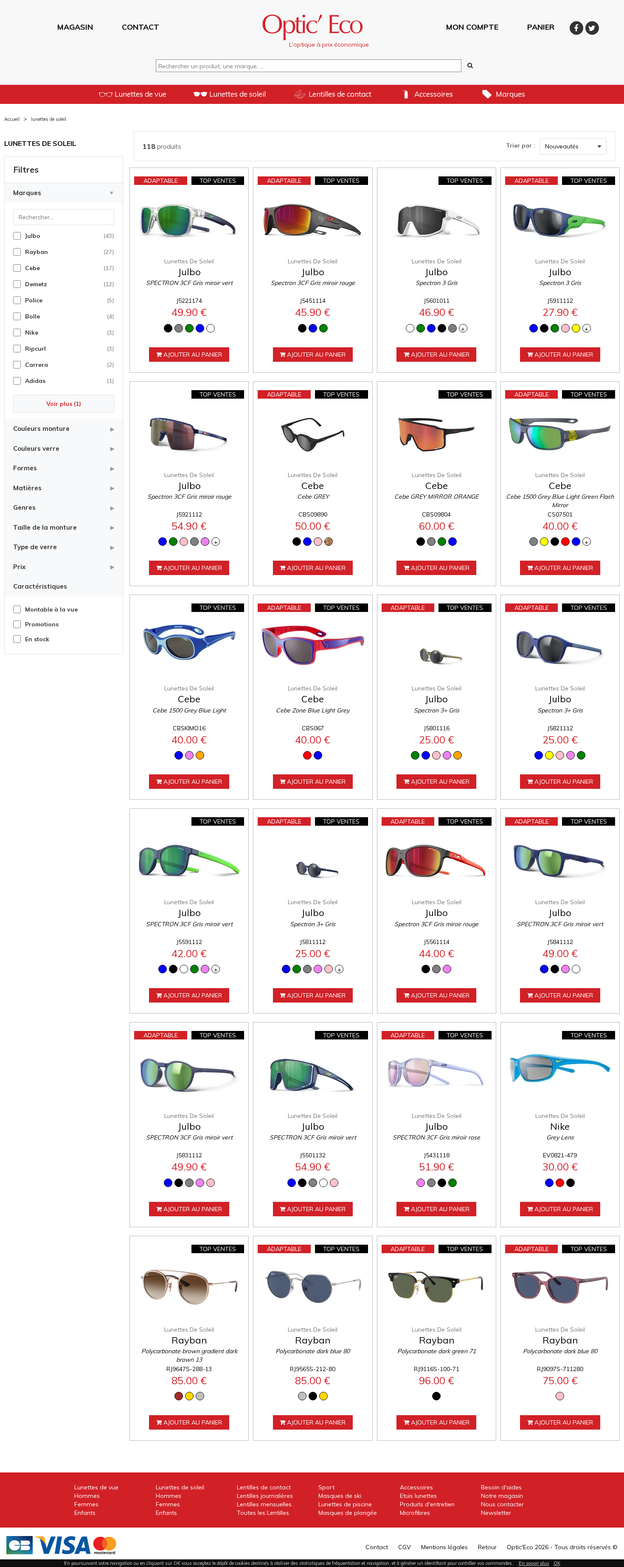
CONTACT (140, 26)
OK (557, 1563)
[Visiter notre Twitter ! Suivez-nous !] (592, 26)
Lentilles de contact (340, 93)
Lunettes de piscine (345, 1504)
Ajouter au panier (192, 354)
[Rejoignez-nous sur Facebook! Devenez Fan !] (577, 26)
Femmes (86, 1504)
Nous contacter (502, 1504)
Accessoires (433, 93)
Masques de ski (339, 1496)
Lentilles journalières (265, 1496)
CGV (404, 1547)
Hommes (87, 1496)
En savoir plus (534, 1563)
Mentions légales (444, 1547)
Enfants (85, 1513)
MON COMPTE (472, 26)
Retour (487, 1547)
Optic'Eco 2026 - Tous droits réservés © (562, 1547)
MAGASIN (75, 26)
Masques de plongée (347, 1513)
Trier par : (520, 145)
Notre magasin (502, 1496)
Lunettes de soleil (237, 93)
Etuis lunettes (418, 1496)
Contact (376, 1547)
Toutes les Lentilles (263, 1513)
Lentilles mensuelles (264, 1504)
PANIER (540, 26)
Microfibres (415, 1513)
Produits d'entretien (427, 1504)
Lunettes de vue (140, 93)
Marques (510, 93)
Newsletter (496, 1513)
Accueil (12, 119)
